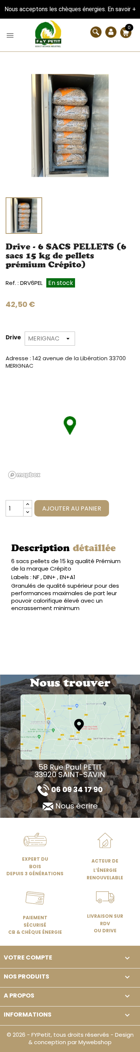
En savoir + (122, 9)
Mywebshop (95, 1042)
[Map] (75, 726)
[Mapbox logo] (24, 475)
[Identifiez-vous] (110, 31)
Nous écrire (76, 806)
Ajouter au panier (71, 508)
